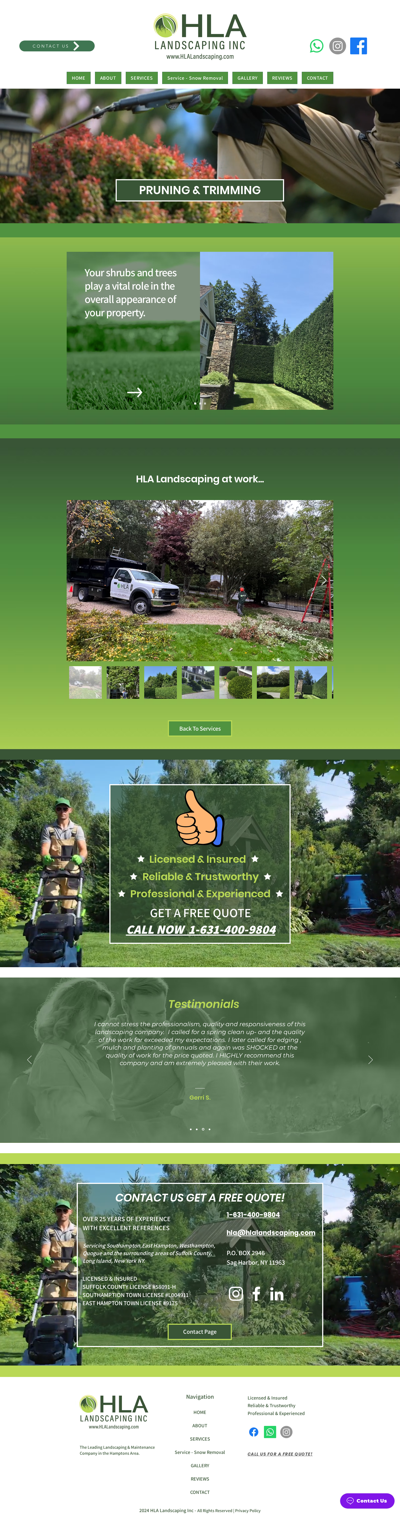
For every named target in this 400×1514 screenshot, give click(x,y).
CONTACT (200, 1492)
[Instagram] (337, 46)
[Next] (370, 1060)
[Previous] (29, 1060)
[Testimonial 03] (203, 1129)
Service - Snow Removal (200, 1452)
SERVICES (200, 1439)
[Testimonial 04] (209, 1129)
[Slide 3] (205, 404)
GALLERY (200, 1465)
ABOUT (199, 1425)
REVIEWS (200, 1479)
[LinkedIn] (276, 1293)
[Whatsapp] (316, 46)
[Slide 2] (200, 404)
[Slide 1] (195, 404)
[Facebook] (358, 46)
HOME (199, 1412)
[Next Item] (324, 580)
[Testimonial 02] (197, 1129)
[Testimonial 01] (191, 1129)
